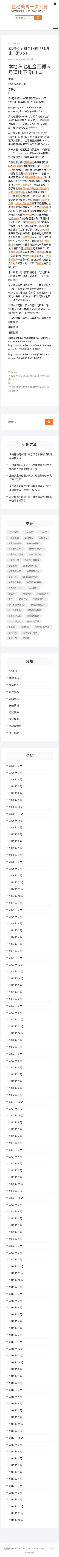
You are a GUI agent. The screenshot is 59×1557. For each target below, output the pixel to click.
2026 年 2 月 (15, 793)
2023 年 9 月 (15, 985)
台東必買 (12, 577)
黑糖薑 (26, 638)
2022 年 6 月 (15, 1060)
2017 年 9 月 (15, 1444)
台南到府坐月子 (36, 549)
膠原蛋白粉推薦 (42, 627)
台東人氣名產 (35, 554)
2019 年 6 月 (15, 1307)
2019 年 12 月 (16, 1266)
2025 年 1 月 (15, 875)
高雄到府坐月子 (19, 192)
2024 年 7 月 (15, 916)
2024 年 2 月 (15, 951)
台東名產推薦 (14, 571)
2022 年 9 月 (15, 1040)
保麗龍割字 (18, 166)
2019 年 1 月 (15, 1342)
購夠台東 (12, 632)
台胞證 (40, 263)
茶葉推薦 (14, 719)
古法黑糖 (43, 538)
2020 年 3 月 (15, 1246)
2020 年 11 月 (16, 1191)
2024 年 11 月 (16, 889)
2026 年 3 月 (15, 786)
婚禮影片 (12, 593)
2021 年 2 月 (15, 1170)
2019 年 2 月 (15, 1335)
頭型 (20, 196)
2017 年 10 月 (16, 1438)
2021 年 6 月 (15, 1143)
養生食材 (14, 733)
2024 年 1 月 (15, 957)
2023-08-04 (16, 44)
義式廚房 (14, 712)
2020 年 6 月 (15, 1225)
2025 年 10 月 (16, 820)
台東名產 (12, 566)
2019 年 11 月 (16, 1273)
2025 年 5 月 (15, 855)
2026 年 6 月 (15, 779)
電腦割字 (27, 184)
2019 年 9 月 (15, 1287)
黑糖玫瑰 (12, 638)
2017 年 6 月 (15, 1465)
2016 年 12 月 (16, 1506)
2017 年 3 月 (15, 1486)
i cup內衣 (43, 532)
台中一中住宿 (14, 543)
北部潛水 (45, 229)
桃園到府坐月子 (34, 177)
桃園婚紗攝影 (14, 616)
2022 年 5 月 (15, 1067)
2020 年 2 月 (15, 1252)
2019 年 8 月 (15, 1294)
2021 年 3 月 (15, 1163)
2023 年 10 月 (16, 978)
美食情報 (29, 59)
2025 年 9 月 (15, 827)
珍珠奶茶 (25, 627)
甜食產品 (14, 691)
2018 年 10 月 (16, 1362)
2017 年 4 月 (15, 1479)
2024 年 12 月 (16, 882)
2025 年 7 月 (15, 841)
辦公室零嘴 (15, 726)
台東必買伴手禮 (30, 577)
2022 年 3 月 (15, 1081)
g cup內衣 (28, 532)
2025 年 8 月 (15, 834)
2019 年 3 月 (15, 1328)
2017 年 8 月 (15, 1451)
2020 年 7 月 (15, 1218)
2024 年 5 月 (15, 930)
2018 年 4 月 (15, 1396)
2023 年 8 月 (15, 992)
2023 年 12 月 (16, 964)
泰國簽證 (29, 162)
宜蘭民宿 (23, 599)
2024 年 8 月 (15, 909)
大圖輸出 (27, 248)
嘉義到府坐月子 (26, 188)
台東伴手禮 (13, 560)
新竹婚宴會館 (14, 610)
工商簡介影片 (39, 599)
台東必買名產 (14, 582)
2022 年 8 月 (15, 1047)
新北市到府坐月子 (24, 203)
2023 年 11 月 (16, 971)
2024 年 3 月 (15, 944)
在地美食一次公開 (29, 6)
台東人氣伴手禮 (15, 554)
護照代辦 (27, 214)
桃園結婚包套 (14, 621)
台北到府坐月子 (15, 549)
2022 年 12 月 (16, 1019)
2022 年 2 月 (15, 1088)
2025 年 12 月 (16, 807)
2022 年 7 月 (15, 1053)
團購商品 (14, 678)
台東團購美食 (33, 571)
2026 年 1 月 (15, 800)
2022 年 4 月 (15, 1074)
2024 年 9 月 (15, 903)
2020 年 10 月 (16, 1198)
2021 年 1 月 (15, 1177)
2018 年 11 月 (16, 1355)
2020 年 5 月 (15, 1232)
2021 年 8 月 (15, 1129)
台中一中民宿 (33, 543)
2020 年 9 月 (15, 1204)
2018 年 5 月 (15, 1390)
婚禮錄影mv (42, 593)
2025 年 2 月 (15, 868)
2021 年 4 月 (15, 1156)
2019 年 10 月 (16, 1280)
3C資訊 (13, 671)
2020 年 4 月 (15, 1239)
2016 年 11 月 (16, 1513)
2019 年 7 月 (15, 1300)
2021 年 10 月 (16, 1115)
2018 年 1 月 (15, 1417)
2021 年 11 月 (16, 1108)
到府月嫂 (27, 173)
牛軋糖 (40, 226)
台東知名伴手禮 (34, 582)
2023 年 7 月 (15, 999)
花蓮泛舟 (32, 222)
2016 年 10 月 (16, 1520)
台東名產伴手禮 (30, 566)
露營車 (14, 218)
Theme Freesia (40, 1548)
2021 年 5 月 (15, 1150)
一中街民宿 (13, 538)
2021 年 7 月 (15, 1136)
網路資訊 (14, 698)
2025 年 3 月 (15, 861)
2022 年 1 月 (15, 1095)
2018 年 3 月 (15, 1403)
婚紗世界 (14, 685)
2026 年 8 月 (15, 765)
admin (19, 59)
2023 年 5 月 (15, 1012)
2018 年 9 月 (15, 1369)
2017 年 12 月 (16, 1424)
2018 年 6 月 (15, 1383)
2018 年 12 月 (16, 1348)
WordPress (29, 1552)
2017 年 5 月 (15, 1472)
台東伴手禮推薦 (32, 560)
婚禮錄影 (27, 593)
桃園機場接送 (33, 616)
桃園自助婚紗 (33, 621)
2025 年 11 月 (16, 813)
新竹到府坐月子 (38, 604)
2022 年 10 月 (16, 1033)
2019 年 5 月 (15, 1314)
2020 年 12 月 (16, 1184)
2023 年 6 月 (15, 1005)
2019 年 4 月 (15, 1321)
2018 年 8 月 (15, 1376)
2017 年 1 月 (15, 1499)
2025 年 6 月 (15, 848)
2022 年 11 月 (16, 1026)
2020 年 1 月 (15, 1259)
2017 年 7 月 (15, 1458)
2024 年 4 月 (15, 937)
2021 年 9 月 (15, 1122)
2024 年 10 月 (16, 896)
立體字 (16, 184)
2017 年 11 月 (16, 1431)
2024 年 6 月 (15, 923)
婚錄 (10, 599)
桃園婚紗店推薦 (34, 610)
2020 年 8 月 (15, 1211)
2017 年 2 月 (15, 1492)
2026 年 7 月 (15, 772)
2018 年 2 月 (15, 1410)
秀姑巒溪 (27, 237)
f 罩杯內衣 (13, 532)
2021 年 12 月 (16, 1101)
